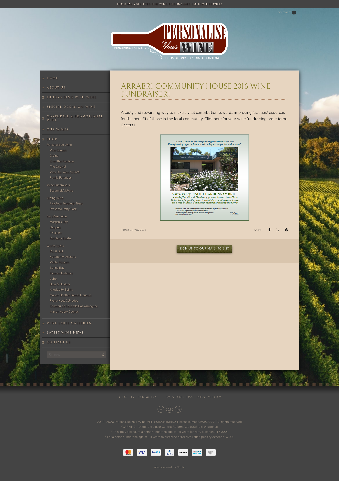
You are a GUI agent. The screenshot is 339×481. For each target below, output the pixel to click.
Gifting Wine (55, 198)
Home (52, 78)
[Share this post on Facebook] (267, 230)
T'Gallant (56, 233)
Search (103, 354)
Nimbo (181, 467)
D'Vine (54, 156)
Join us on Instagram (169, 409)
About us (56, 87)
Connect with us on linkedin (178, 409)
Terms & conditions (177, 397)
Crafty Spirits (55, 246)
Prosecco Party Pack (63, 209)
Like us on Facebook (161, 409)
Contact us (59, 342)
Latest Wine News (65, 332)
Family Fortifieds (61, 178)
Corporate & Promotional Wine (75, 118)
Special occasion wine (71, 106)
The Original (58, 167)
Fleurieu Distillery (61, 273)
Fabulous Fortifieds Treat (66, 203)
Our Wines (58, 129)
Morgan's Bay (59, 222)
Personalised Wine (59, 145)
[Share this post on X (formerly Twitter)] (276, 230)
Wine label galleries (69, 323)
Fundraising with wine (72, 97)
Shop (52, 139)
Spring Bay (57, 268)
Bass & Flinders (60, 284)
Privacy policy (209, 397)
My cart (284, 12)
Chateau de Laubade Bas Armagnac (74, 306)
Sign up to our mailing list (204, 248)
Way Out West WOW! (64, 172)
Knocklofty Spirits (61, 290)
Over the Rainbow (62, 161)
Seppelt (55, 227)
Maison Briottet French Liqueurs (70, 295)
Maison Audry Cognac (64, 312)
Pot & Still (56, 251)
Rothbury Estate (60, 238)
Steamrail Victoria (61, 191)
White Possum (59, 262)
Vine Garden (58, 150)
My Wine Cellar (57, 216)
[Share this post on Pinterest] (285, 230)
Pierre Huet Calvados (64, 301)
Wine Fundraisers (58, 185)
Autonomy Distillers (63, 257)
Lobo (53, 279)
